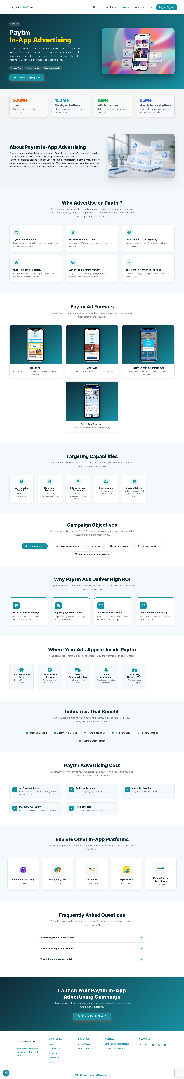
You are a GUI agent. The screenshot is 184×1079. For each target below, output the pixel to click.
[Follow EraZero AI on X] (158, 1044)
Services (125, 7)
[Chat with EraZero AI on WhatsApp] (6, 1073)
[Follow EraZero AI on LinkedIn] (152, 1044)
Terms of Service (85, 1048)
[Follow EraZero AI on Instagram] (146, 1044)
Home (96, 7)
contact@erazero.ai (120, 1044)
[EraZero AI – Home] (22, 7)
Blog (151, 7)
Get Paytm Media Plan (90, 1016)
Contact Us (139, 7)
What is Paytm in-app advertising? (57, 937)
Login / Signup (166, 7)
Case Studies (109, 7)
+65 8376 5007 (119, 1048)
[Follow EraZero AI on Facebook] (140, 1044)
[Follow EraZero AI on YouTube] (165, 1044)
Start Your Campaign (25, 77)
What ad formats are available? (56, 959)
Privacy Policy (83, 1044)
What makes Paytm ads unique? (56, 948)
